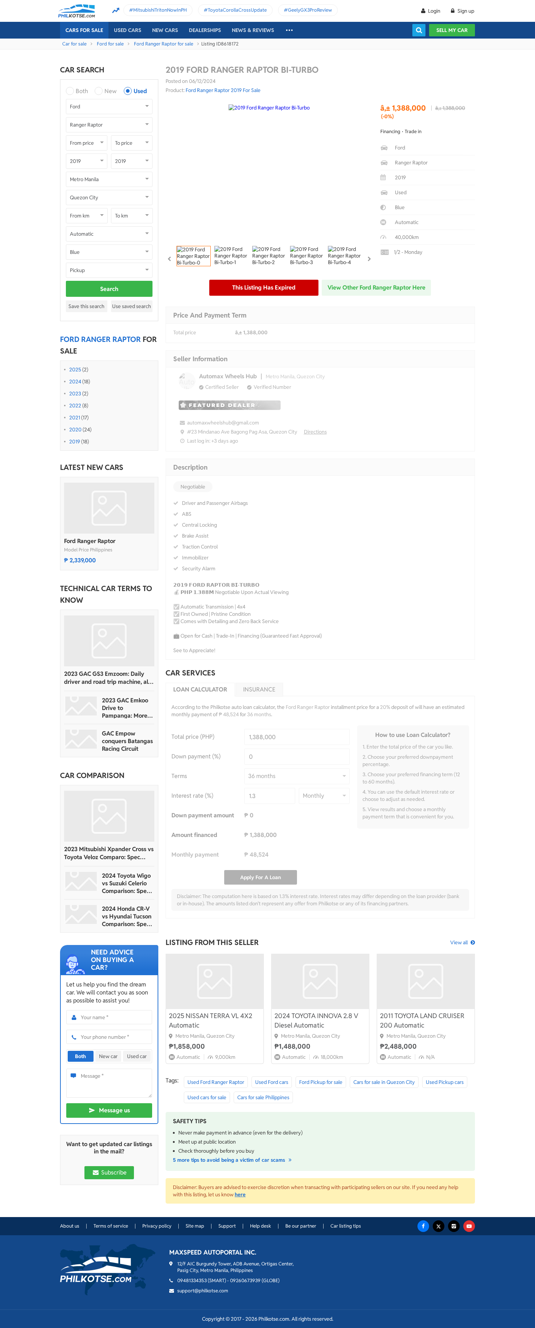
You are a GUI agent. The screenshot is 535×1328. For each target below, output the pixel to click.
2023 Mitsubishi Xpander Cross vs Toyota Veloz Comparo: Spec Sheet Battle (109, 853)
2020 (75, 429)
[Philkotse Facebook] (423, 1226)
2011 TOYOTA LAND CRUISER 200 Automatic (422, 1020)
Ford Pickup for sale (320, 1082)
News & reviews (253, 30)
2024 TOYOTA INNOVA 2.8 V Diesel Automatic (316, 1020)
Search (109, 289)
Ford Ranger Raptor (89, 541)
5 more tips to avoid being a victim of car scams (229, 1160)
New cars (165, 30)
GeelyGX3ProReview (310, 10)
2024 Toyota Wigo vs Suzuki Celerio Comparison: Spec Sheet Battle (126, 883)
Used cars (127, 30)
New (110, 91)
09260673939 (245, 1280)
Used (140, 91)
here (240, 1194)
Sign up (465, 11)
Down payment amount (202, 815)
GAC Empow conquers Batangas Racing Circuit (127, 741)
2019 (74, 441)
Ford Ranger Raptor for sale (163, 44)
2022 (75, 405)
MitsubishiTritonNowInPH (160, 10)
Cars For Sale (84, 30)
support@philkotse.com (202, 1291)
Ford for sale (110, 44)
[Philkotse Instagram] (454, 1226)
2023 (75, 393)
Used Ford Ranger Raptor (215, 1082)
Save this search (86, 306)
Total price (184, 332)
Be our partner (300, 1226)
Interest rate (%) (192, 795)
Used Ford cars (271, 1082)
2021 (74, 417)
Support (227, 1226)
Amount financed (194, 835)
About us (69, 1226)
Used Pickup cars (445, 1082)
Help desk (260, 1226)
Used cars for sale (206, 1097)
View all (459, 942)
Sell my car (452, 30)
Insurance (259, 689)
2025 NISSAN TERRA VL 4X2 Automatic (210, 1020)
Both (82, 91)
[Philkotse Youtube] (469, 1226)
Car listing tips (345, 1226)
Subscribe (113, 1172)
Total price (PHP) (192, 737)
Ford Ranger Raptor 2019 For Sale (223, 90)
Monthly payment (195, 854)
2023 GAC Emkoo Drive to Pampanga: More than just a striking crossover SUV (126, 708)
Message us (114, 1110)
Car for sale (74, 44)
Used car (137, 1056)
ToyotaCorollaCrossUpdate (237, 10)
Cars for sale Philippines (263, 1097)
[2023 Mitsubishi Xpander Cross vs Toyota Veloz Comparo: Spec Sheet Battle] (109, 816)
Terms (179, 776)
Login (434, 11)
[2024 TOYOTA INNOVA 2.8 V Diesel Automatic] (320, 981)
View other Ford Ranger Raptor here (376, 287)
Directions (315, 431)
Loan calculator (200, 689)
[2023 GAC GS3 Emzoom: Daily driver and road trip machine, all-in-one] (109, 640)
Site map (195, 1226)
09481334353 (192, 1280)
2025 (75, 369)
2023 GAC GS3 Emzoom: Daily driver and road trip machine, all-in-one (108, 678)
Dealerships (205, 30)
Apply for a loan (260, 877)
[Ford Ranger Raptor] (109, 508)
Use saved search (131, 306)
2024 (75, 381)
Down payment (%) (196, 756)
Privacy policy (156, 1226)
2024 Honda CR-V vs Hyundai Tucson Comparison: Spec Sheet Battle (126, 916)
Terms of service (111, 1226)
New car (108, 1056)
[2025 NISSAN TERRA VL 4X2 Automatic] (215, 981)
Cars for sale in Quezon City (384, 1082)
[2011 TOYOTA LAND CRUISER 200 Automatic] (426, 981)
